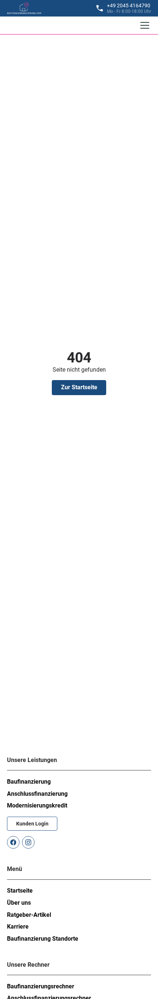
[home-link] (24, 8)
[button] (143, 25)
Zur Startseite (79, 387)
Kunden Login (32, 824)
